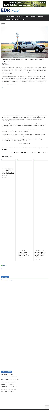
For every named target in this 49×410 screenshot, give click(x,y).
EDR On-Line (17, 19)
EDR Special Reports (23, 16)
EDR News (7, 16)
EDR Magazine (8, 19)
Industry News (33, 16)
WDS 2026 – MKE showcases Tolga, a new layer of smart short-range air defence (40, 254)
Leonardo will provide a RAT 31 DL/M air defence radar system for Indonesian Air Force (29, 152)
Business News (41, 16)
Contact (23, 19)
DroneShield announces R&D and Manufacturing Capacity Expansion (24, 253)
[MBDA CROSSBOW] (24, 4)
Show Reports (14, 16)
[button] (12, 19)
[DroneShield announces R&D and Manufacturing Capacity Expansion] (24, 160)
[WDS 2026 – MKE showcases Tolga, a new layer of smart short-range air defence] (41, 160)
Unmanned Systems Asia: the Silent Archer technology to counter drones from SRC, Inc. (8, 172)
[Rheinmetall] (3, 265)
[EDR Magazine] (2, 18)
